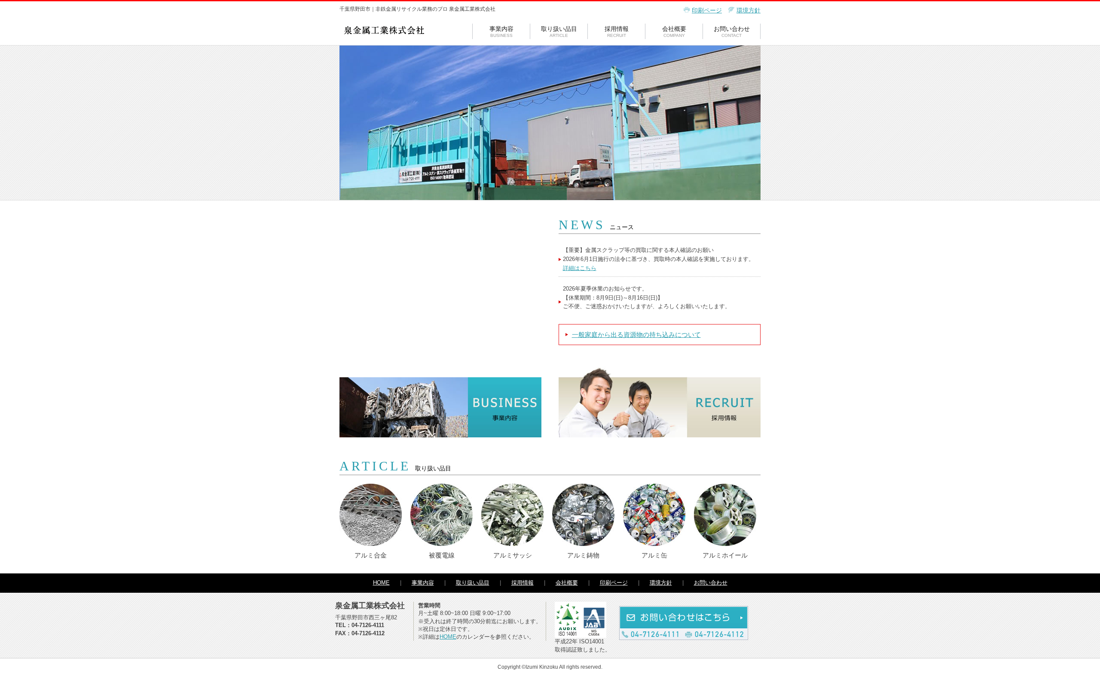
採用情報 (617, 31)
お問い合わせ (732, 31)
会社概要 (674, 31)
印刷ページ (707, 10)
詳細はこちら (579, 268)
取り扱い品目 (559, 31)
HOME (381, 582)
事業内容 (501, 31)
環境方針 (748, 10)
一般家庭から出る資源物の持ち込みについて (636, 334)
